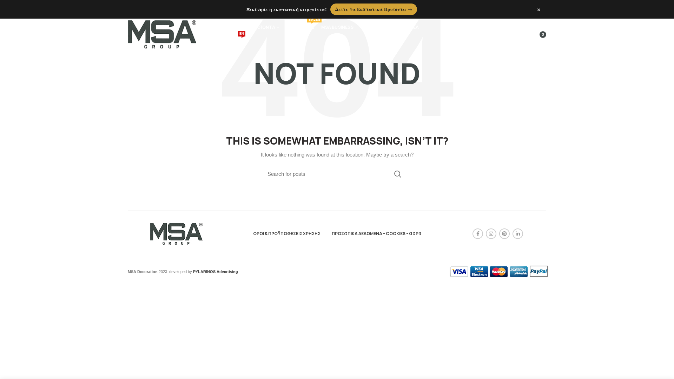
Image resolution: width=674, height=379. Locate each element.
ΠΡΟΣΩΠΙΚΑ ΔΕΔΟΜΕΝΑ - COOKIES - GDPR (376, 234)
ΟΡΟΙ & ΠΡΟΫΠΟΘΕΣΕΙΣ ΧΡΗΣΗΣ (287, 234)
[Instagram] (491, 233)
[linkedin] (518, 233)
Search (398, 174)
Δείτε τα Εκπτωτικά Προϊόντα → (373, 9)
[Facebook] (478, 233)
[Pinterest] (504, 233)
